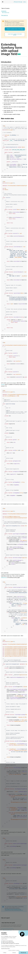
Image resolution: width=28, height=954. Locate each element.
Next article (4, 15)
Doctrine (3, 384)
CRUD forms (4, 577)
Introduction (3, 11)
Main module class (5, 12)
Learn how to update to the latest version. (15, 34)
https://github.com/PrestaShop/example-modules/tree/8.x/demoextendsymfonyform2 (14, 910)
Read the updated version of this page (15, 28)
